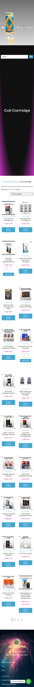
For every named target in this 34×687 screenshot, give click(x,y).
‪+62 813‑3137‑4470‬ (19, 651)
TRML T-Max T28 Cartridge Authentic (8, 433)
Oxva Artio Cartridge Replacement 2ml (8, 260)
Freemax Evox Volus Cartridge (25, 347)
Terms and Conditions (9, 684)
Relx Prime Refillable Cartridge (25, 475)
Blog (3, 670)
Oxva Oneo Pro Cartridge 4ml (8, 219)
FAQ (3, 666)
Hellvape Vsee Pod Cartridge (8, 475)
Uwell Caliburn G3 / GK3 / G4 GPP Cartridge (25, 393)
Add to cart (8, 274)
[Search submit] (31, 56)
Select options (8, 229)
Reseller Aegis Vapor (8, 662)
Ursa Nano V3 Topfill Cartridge (8, 514)
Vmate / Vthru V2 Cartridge (8, 554)
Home (5, 182)
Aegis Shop (13, 182)
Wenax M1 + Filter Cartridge (8, 594)
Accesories (4, 216)
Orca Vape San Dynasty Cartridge (26, 306)
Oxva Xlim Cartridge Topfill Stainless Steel (25, 434)
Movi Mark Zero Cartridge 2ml (25, 219)
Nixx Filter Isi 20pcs (25, 553)
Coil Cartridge (11, 216)
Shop (18, 27)
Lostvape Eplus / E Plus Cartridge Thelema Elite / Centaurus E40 (25, 595)
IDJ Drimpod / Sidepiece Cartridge (8, 347)
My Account (29, 27)
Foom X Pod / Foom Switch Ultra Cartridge (25, 260)
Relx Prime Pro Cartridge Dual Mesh (8, 306)
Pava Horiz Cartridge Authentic (8, 392)
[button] (3, 27)
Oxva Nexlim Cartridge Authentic (25, 514)
